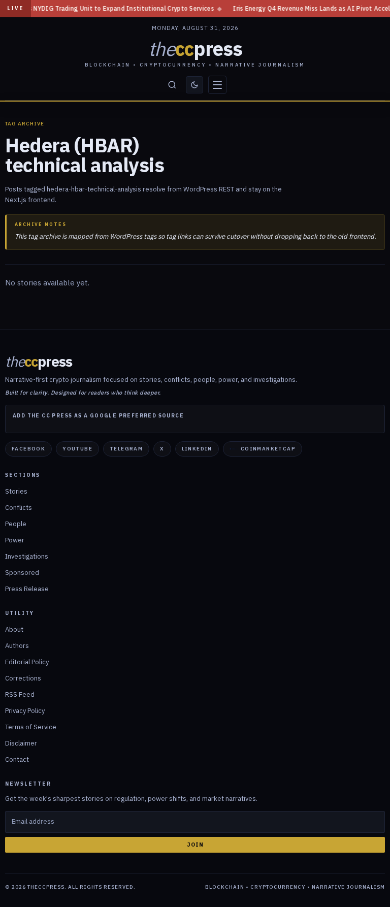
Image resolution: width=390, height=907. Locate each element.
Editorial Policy (27, 662)
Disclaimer (21, 743)
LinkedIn (197, 448)
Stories (16, 491)
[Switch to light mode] (194, 84)
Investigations (26, 556)
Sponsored (22, 572)
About (14, 629)
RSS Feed (20, 694)
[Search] (172, 84)
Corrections (23, 678)
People (15, 524)
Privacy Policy (25, 710)
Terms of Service (30, 727)
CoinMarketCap (268, 448)
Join (195, 844)
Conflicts (18, 507)
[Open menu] (217, 85)
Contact (17, 759)
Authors (17, 645)
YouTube (77, 448)
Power (14, 540)
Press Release (27, 589)
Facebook (28, 448)
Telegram (126, 448)
